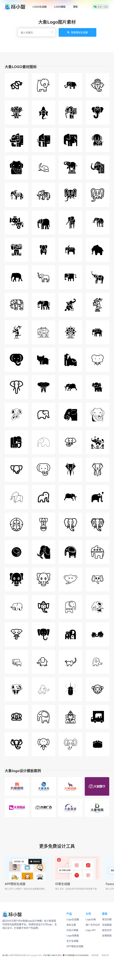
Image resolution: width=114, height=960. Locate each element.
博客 (75, 6)
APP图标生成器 (15, 884)
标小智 (5, 955)
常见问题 (107, 919)
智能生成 (17, 790)
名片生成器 (72, 941)
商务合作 (107, 930)
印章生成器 (62, 884)
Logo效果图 (72, 935)
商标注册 (71, 924)
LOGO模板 (60, 6)
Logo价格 (91, 919)
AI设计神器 (72, 930)
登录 (103, 6)
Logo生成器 (72, 919)
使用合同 (105, 955)
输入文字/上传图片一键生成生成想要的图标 (25, 888)
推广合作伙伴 (93, 924)
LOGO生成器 (40, 6)
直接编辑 (17, 783)
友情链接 (107, 935)
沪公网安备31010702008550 (77, 955)
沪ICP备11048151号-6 (52, 955)
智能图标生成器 (79, 32)
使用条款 (95, 955)
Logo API (90, 930)
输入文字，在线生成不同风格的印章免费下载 (76, 888)
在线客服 (107, 924)
